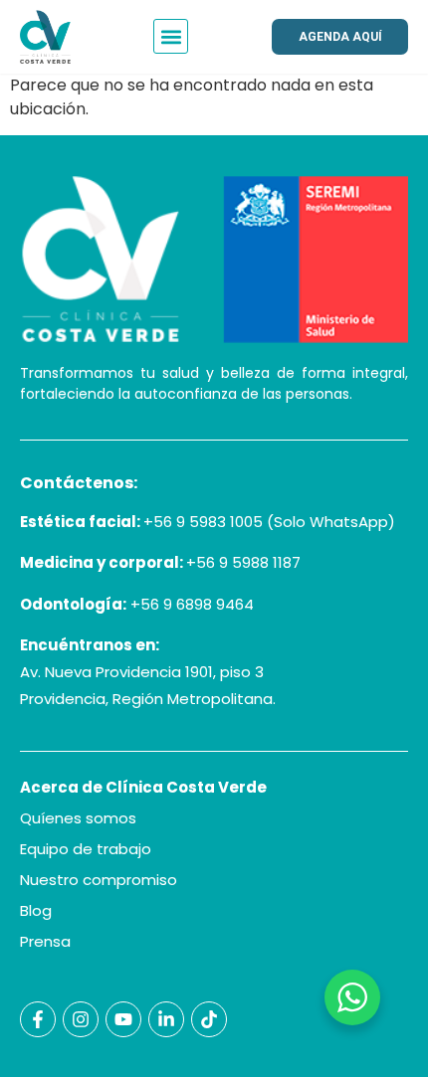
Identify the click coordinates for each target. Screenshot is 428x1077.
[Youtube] (123, 1019)
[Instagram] (81, 1019)
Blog (36, 910)
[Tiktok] (209, 1019)
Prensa (45, 941)
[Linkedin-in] (166, 1019)
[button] (170, 36)
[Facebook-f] (38, 1019)
